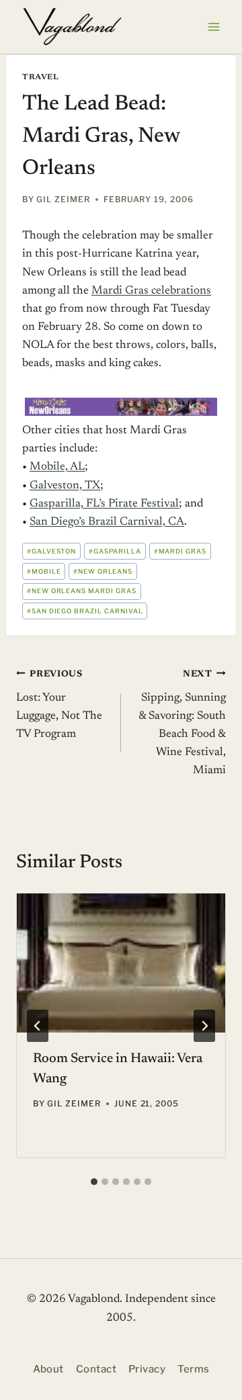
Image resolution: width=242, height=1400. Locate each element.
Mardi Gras (180, 551)
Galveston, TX (65, 486)
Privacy (146, 1369)
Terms (193, 1369)
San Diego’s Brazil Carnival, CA (107, 522)
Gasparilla (115, 551)
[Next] (204, 1026)
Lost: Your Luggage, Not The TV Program (59, 705)
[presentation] (121, 963)
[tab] (94, 1181)
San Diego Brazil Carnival (85, 611)
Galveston (52, 551)
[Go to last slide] (37, 1026)
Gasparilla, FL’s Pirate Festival (104, 504)
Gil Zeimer (63, 199)
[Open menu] (213, 26)
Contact (96, 1369)
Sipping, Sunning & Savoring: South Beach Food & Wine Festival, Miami (182, 723)
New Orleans (103, 571)
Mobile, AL (57, 467)
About (48, 1369)
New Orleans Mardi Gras (81, 591)
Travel (40, 77)
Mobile (44, 571)
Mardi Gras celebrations (151, 291)
